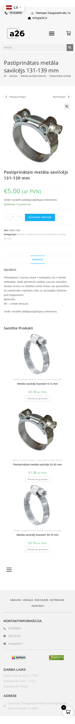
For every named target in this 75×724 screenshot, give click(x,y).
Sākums (15, 600)
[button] (51, 33)
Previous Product (18, 96)
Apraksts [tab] (37, 259)
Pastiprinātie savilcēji (54, 234)
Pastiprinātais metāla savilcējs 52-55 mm (37, 464)
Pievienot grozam (39, 217)
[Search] (70, 47)
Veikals (27, 600)
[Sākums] (5, 75)
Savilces (8, 238)
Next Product (59, 96)
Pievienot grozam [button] (38, 398)
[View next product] (68, 96)
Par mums (41, 600)
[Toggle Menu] (9, 569)
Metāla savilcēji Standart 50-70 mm (37, 534)
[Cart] (68, 33)
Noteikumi (57, 600)
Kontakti (38, 605)
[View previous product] (6, 96)
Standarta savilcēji (53, 379)
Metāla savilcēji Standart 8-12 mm (37, 383)
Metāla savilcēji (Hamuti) (30, 234)
